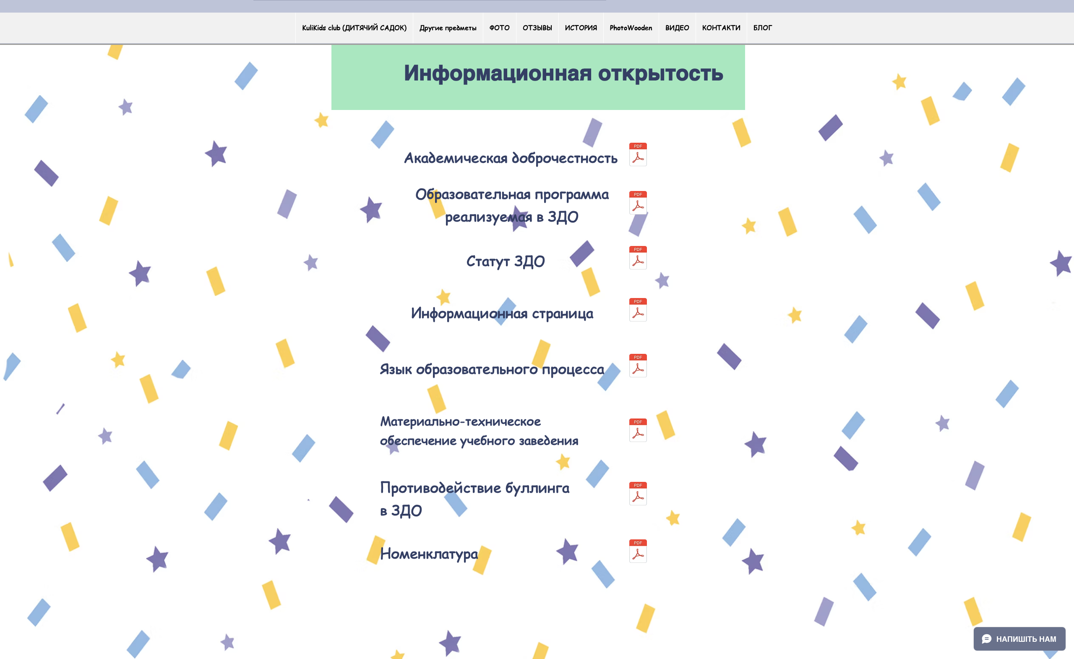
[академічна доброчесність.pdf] (638, 155)
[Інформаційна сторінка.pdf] (638, 311)
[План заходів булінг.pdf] (638, 494)
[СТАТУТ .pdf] (638, 259)
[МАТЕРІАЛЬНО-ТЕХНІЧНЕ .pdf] (638, 431)
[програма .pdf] (638, 204)
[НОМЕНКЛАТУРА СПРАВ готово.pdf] (638, 552)
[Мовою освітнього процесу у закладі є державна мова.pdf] (638, 366)
